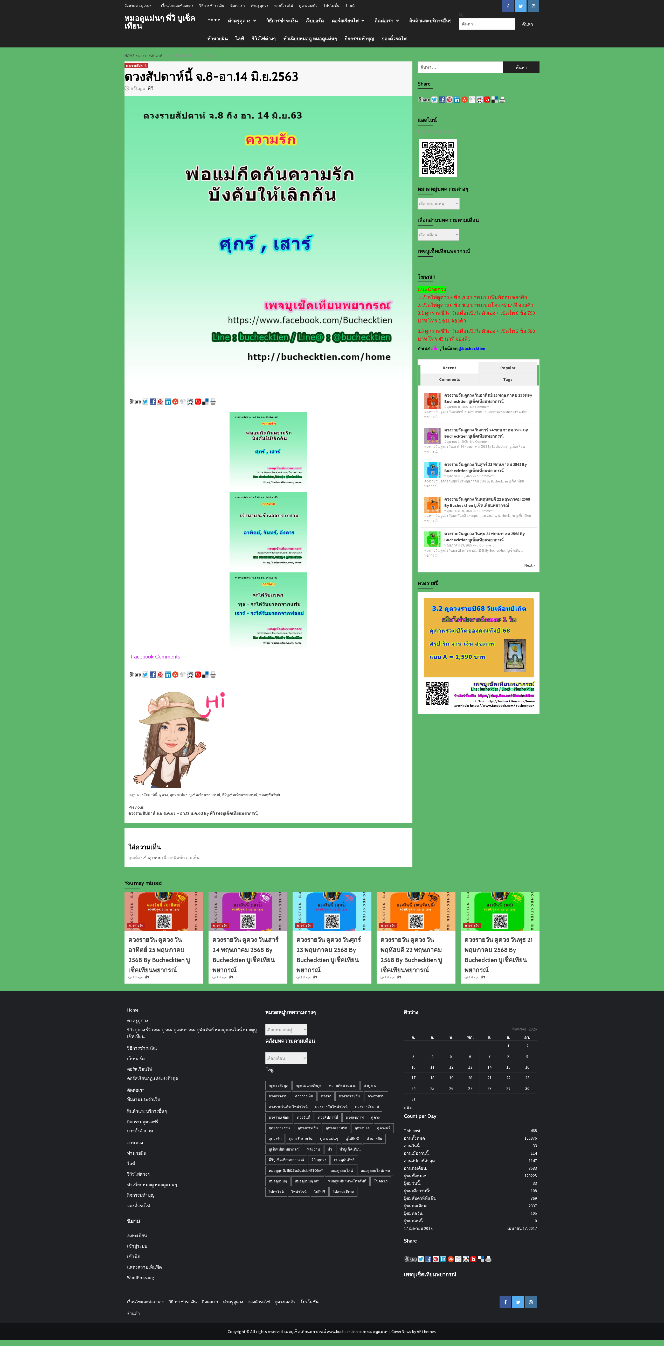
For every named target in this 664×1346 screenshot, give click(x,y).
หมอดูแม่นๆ (278, 1181)
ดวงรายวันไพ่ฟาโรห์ (331, 1106)
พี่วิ (150, 88)
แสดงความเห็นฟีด (144, 1267)
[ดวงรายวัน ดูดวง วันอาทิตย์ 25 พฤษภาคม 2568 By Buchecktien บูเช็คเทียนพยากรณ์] (432, 401)
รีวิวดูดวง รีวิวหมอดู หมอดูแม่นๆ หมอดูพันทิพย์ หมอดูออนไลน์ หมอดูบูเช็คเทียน (192, 1033)
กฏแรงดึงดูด (278, 1085)
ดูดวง (163, 795)
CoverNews (401, 1331)
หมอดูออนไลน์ (341, 1170)
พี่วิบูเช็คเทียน (350, 1149)
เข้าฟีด (133, 1256)
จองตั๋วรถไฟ (283, 5)
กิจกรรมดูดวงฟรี (142, 1122)
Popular (507, 367)
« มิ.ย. (408, 1107)
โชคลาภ (381, 1181)
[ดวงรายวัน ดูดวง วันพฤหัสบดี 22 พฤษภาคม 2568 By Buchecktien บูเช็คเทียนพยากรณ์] (432, 504)
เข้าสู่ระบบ (151, 857)
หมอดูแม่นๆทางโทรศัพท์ (347, 1181)
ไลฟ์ (240, 38)
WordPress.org (140, 1277)
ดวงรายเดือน (279, 1117)
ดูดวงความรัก (336, 1128)
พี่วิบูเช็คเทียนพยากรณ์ (239, 795)
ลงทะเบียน (137, 1235)
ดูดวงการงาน (279, 1128)
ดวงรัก (326, 1096)
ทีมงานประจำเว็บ (143, 1099)
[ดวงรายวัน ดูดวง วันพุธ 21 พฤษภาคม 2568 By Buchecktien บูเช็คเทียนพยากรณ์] (432, 539)
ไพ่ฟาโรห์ (299, 1191)
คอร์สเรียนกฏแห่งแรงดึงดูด (152, 1078)
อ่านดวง (135, 1143)
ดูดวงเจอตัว (308, 5)
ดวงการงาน (278, 1096)
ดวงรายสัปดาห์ (136, 65)
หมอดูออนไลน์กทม (375, 1170)
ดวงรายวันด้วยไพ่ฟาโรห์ (288, 1106)
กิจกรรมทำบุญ (359, 38)
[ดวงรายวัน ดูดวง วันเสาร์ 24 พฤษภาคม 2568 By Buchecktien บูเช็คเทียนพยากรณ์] (432, 435)
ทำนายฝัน (218, 38)
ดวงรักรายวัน (349, 1096)
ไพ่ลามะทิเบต (343, 1191)
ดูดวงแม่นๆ (179, 795)
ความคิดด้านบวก (342, 1085)
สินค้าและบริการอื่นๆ (430, 21)
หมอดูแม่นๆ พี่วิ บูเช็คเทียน (160, 22)
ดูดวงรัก (275, 1138)
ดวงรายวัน (136, 925)
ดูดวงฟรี (383, 1128)
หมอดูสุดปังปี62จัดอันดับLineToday (296, 1170)
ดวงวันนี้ (303, 1117)
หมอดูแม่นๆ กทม (308, 1181)
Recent (449, 367)
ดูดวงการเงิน (308, 1128)
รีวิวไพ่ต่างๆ (264, 38)
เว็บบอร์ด (315, 21)
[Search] (461, 14)
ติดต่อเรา (237, 5)
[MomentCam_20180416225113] (180, 736)
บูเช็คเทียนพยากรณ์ (204, 795)
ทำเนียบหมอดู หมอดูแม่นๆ (310, 38)
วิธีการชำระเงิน (211, 5)
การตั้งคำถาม (140, 1131)
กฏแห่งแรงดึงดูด (309, 1085)
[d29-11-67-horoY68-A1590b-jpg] (479, 652)
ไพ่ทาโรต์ (276, 1191)
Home (214, 20)
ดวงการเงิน (304, 1096)
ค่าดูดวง (370, 1085)
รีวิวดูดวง (319, 1160)
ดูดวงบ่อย (362, 1128)
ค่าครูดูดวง (259, 5)
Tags (508, 379)
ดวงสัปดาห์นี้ (147, 795)
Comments (449, 379)
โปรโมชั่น (331, 5)
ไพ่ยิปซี (319, 1191)
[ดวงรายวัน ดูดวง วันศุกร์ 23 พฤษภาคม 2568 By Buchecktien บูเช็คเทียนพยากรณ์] (432, 470)
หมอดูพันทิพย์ (269, 795)
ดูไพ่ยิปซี (352, 1138)
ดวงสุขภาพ (355, 1117)
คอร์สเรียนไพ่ (345, 21)
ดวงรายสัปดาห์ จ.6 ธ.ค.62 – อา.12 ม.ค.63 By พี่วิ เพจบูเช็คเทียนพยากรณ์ (193, 810)
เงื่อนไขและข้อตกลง (177, 5)
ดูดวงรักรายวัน (301, 1138)
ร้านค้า (351, 5)
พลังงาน (313, 1149)
